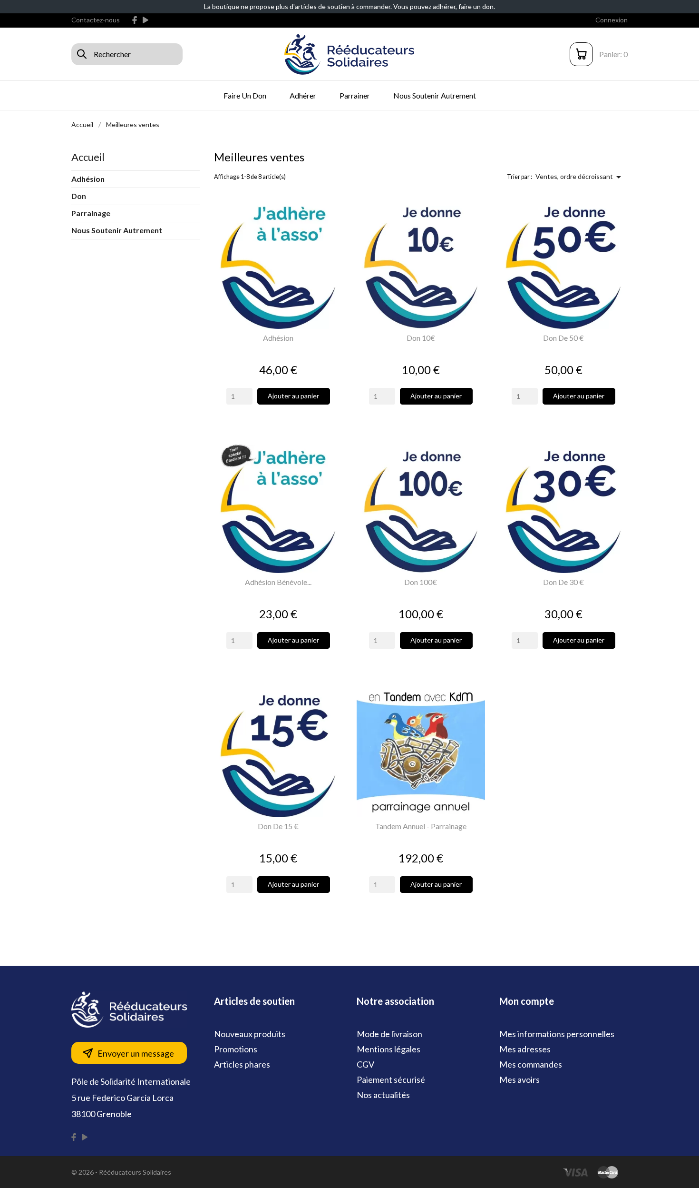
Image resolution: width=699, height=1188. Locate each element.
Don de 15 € (278, 826)
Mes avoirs (519, 1079)
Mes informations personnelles (556, 1034)
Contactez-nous (95, 20)
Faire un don (244, 95)
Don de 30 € (563, 581)
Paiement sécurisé (391, 1079)
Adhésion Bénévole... (278, 581)
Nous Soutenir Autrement (116, 230)
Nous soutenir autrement (434, 95)
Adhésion (88, 178)
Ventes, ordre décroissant (579, 177)
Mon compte (526, 1001)
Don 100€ (420, 581)
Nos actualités (383, 1094)
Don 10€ (421, 337)
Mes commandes (530, 1064)
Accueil (88, 156)
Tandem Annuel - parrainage (420, 826)
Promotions (235, 1049)
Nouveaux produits (249, 1034)
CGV (365, 1064)
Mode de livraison (389, 1034)
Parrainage (90, 213)
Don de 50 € (563, 337)
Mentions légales (388, 1049)
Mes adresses (525, 1049)
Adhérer (303, 95)
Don (78, 195)
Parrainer (355, 95)
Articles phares (242, 1064)
